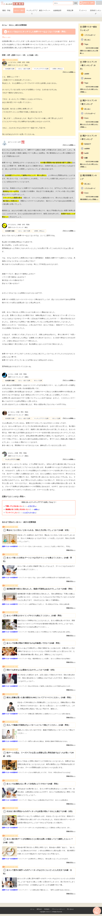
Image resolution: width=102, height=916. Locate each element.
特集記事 (70, 10)
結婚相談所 (57, 10)
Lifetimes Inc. (49, 911)
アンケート (83, 10)
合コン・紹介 (19, 10)
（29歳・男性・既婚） (18, 412)
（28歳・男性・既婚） (18, 453)
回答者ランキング (95, 12)
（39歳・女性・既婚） (19, 224)
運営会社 (39, 909)
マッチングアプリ (31, 12)
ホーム (32, 909)
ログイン (99, 3)
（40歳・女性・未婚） (19, 62)
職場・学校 (6, 10)
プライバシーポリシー (58, 909)
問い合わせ (70, 909)
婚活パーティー (44, 10)
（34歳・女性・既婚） (18, 374)
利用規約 (46, 909)
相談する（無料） (89, 3)
